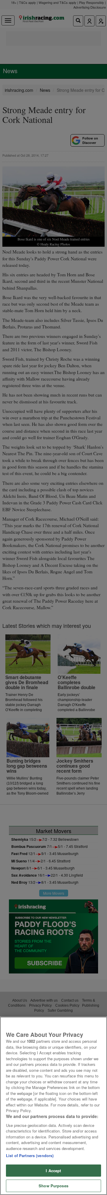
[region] (53, 1106)
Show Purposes (53, 1185)
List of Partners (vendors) (30, 1155)
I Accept (53, 1170)
